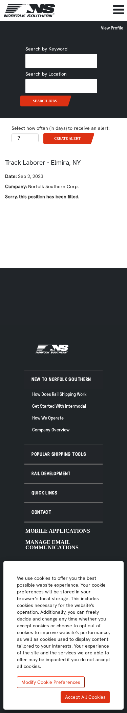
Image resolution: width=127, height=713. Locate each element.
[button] (93, 9)
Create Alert (67, 138)
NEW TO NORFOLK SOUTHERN (61, 379)
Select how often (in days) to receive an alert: (60, 128)
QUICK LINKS (44, 492)
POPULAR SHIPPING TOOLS (58, 454)
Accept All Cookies (85, 697)
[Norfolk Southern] (29, 10)
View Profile (112, 27)
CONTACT (41, 512)
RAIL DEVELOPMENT (51, 473)
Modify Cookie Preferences (50, 682)
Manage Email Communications (52, 544)
